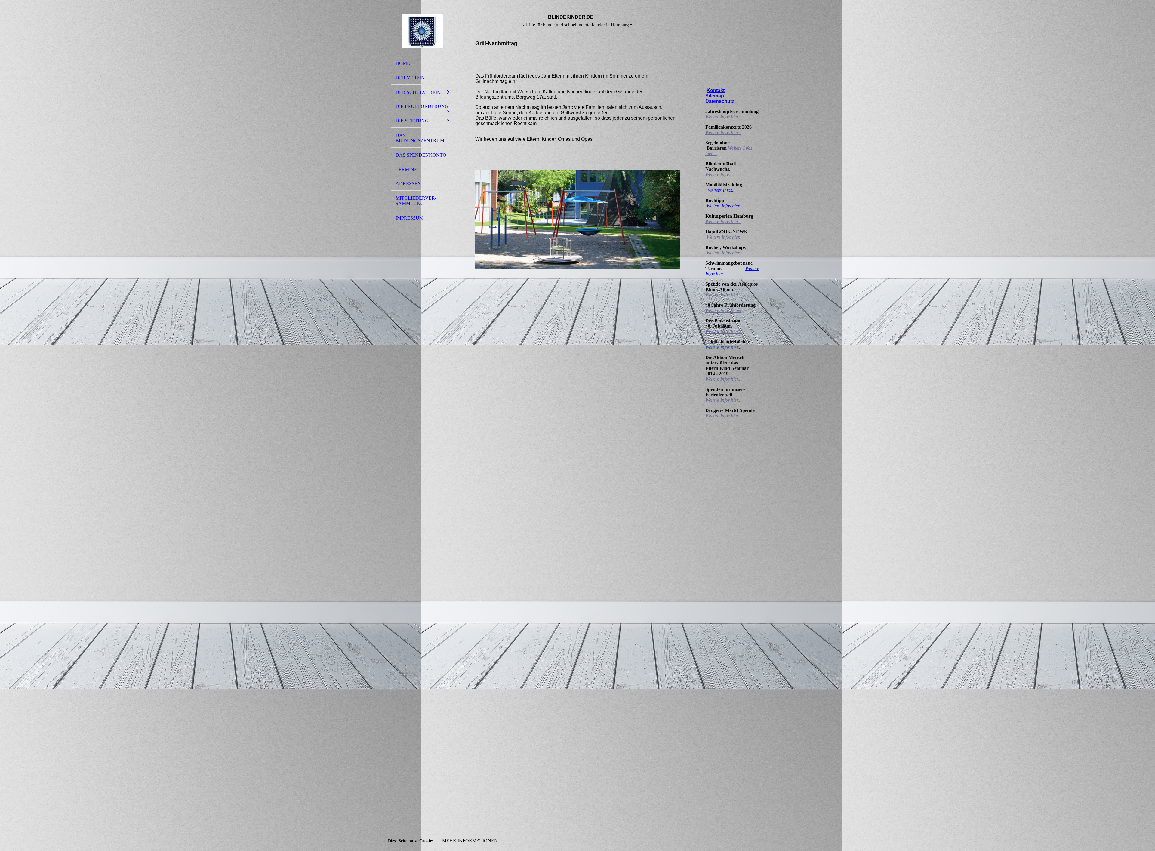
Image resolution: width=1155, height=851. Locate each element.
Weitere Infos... (720, 174)
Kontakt (716, 90)
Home (403, 63)
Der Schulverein (418, 92)
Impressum (410, 217)
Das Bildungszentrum (420, 138)
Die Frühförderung (422, 106)
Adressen (408, 183)
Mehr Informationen (470, 840)
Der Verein (410, 77)
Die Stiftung (412, 120)
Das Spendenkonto (421, 155)
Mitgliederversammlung (416, 200)
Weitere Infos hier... (723, 116)
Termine (406, 169)
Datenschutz (719, 101)
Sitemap (714, 95)
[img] (423, 31)
